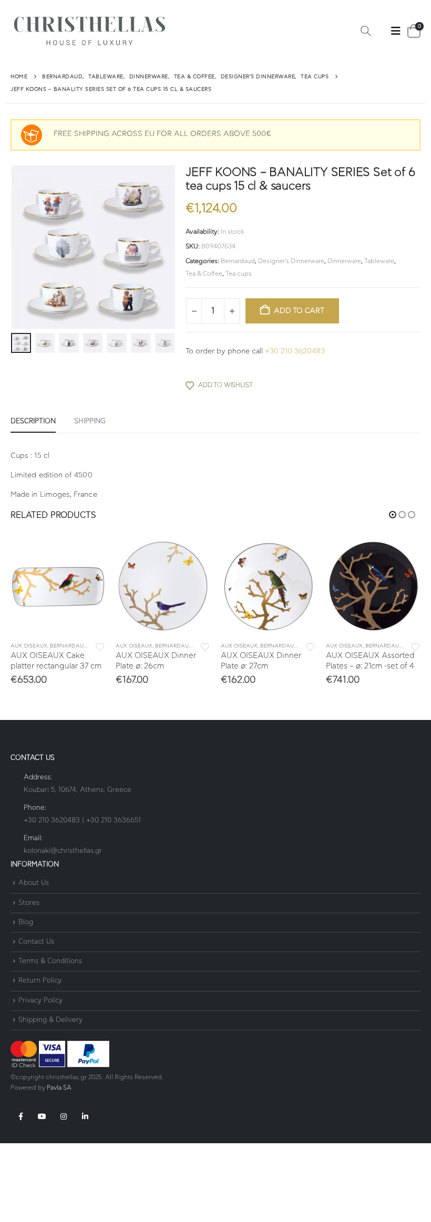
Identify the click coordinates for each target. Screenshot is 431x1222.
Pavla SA (59, 1098)
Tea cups (238, 273)
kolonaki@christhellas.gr (63, 861)
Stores (28, 913)
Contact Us (36, 951)
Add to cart (299, 311)
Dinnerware (344, 261)
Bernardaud (238, 261)
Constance (382, 646)
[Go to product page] (58, 586)
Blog (25, 932)
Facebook (20, 1126)
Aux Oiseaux (29, 646)
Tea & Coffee (204, 273)
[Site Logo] (89, 31)
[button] (366, 31)
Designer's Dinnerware (291, 261)
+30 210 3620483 (295, 351)
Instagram (64, 1126)
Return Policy (39, 990)
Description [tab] (33, 421)
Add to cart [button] (87, 556)
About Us (33, 893)
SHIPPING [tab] (90, 421)
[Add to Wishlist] (100, 646)
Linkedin (85, 1126)
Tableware (379, 261)
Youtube (42, 1126)
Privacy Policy (40, 1010)
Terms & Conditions (50, 971)
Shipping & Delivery (50, 1030)
